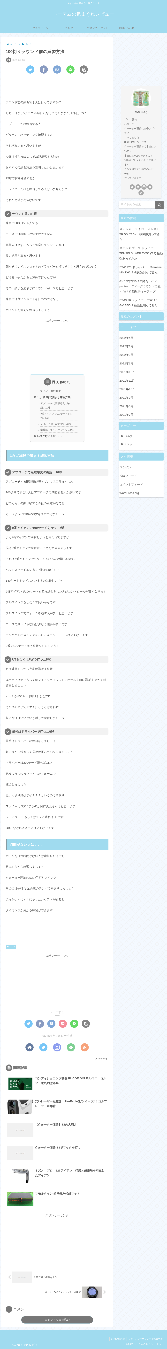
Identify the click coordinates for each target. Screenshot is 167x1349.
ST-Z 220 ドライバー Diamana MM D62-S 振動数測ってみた (140, 270)
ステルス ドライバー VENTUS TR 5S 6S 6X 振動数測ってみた (139, 234)
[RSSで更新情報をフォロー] (85, 1047)
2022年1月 (126, 363)
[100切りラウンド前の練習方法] (57, 69)
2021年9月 (126, 397)
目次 (55, 382)
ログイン (125, 467)
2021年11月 (127, 380)
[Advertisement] (57, 86)
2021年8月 (126, 406)
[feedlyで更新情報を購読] (71, 1047)
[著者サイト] (29, 1047)
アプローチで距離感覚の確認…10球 (55, 405)
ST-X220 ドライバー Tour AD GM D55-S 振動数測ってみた (138, 303)
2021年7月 (126, 414)
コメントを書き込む (57, 1319)
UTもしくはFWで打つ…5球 (55, 424)
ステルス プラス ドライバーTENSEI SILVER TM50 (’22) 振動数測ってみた (141, 253)
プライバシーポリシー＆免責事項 (145, 1338)
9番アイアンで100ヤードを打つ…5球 (56, 415)
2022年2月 (126, 354)
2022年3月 (126, 346)
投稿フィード (128, 476)
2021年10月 (127, 389)
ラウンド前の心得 (50, 390)
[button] (159, 205)
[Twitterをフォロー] (43, 1047)
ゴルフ (12, 946)
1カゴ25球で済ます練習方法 (53, 397)
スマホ (128, 444)
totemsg (141, 112)
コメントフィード (131, 484)
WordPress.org (129, 493)
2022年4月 (126, 337)
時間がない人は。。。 (50, 435)
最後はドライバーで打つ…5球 (57, 429)
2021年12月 (127, 372)
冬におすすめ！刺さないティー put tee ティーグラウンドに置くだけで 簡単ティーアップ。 (141, 286)
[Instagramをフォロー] (57, 1047)
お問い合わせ (118, 1338)
